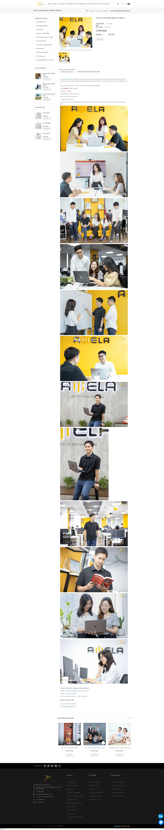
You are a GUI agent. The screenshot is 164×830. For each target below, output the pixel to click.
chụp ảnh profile (80, 85)
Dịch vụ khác (40, 48)
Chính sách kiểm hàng (118, 796)
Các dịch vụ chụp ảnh (102, 11)
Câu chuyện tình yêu (95, 782)
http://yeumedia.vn (71, 693)
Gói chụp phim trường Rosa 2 (49, 84)
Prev (129, 718)
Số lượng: (99, 34)
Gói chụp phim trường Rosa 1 (49, 74)
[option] (75, 33)
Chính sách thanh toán (118, 782)
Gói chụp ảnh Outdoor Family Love (119, 748)
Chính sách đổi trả (117, 789)
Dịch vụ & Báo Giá (62, 3)
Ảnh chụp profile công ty (67, 79)
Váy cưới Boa (46, 113)
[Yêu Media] (40, 4)
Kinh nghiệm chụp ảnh (96, 796)
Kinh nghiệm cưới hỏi (95, 799)
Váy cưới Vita (46, 133)
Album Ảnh (70, 3)
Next (131, 718)
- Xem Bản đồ (59, 826)
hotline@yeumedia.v (69, 706)
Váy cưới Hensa (47, 123)
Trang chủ (92, 11)
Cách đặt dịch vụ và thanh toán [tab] (88, 72)
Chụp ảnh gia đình (42, 26)
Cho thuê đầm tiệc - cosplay (45, 60)
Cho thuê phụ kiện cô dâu (44, 45)
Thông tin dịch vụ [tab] (66, 72)
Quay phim (39, 29)
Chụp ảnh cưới (40, 22)
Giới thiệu (54, 3)
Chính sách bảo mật (117, 792)
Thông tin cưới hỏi (105, 3)
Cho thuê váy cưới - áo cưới (44, 37)
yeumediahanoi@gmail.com (44, 794)
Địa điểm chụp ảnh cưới (96, 792)
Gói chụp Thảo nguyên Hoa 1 (49, 94)
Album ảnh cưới (94, 785)
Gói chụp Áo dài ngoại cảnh (69, 748)
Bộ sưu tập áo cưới (94, 3)
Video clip (92, 789)
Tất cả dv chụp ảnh (42, 52)
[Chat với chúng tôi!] (161, 822)
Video (75, 3)
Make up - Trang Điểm (42, 33)
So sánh (2, 829)
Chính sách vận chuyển (118, 785)
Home (49, 3)
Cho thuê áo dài (41, 41)
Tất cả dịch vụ (40, 56)
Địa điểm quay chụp (83, 3)
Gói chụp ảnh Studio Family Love (95, 748)
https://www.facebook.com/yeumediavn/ (76, 691)
